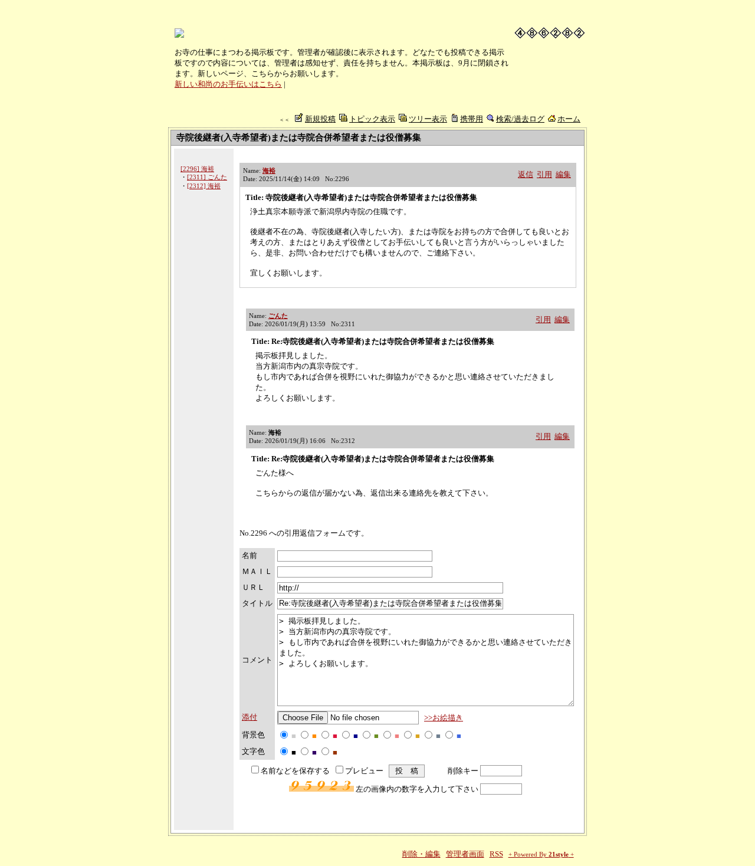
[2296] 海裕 (197, 168)
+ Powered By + (541, 854)
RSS (496, 853)
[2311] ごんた (207, 177)
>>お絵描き (443, 717)
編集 (563, 174)
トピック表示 (372, 118)
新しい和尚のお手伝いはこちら (228, 84)
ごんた (278, 315)
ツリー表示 (428, 118)
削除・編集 (421, 853)
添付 (249, 717)
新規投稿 (320, 118)
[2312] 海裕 (204, 185)
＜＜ (284, 120)
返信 (525, 174)
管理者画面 (465, 853)
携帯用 (471, 118)
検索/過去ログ (520, 118)
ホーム (568, 118)
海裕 (268, 170)
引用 (544, 174)
